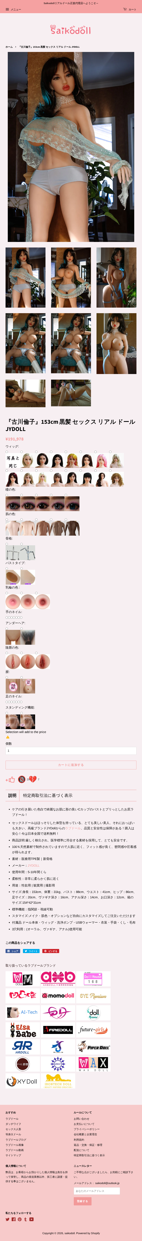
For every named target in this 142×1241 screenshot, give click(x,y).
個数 (9, 743)
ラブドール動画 (15, 1150)
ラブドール (73, 828)
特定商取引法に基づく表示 (47, 796)
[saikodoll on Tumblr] (25, 1220)
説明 (12, 796)
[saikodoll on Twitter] (8, 1220)
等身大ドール (13, 1134)
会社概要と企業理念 (85, 1134)
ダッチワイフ (13, 1123)
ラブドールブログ (16, 1139)
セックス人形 (13, 1129)
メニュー (15, 9)
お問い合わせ (81, 1118)
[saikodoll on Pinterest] (20, 1220)
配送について (81, 1150)
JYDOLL (33, 865)
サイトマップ (13, 1155)
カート (132, 10)
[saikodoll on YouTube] (31, 1220)
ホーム (9, 47)
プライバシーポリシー (87, 1129)
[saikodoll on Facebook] (13, 1220)
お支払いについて (84, 1123)
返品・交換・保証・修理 (88, 1144)
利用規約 (79, 1139)
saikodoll (70, 1233)
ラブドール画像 (15, 1144)
